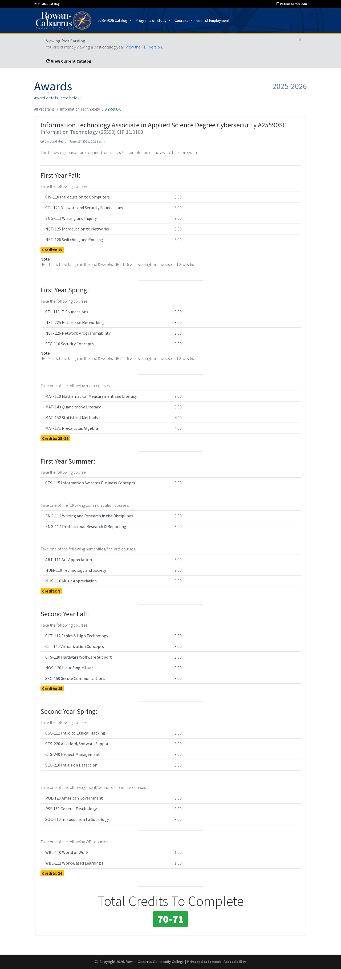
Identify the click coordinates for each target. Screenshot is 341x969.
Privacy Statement (204, 961)
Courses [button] (181, 20)
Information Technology (80, 109)
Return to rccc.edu (293, 4)
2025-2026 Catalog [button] (113, 20)
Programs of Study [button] (151, 20)
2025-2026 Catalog (47, 4)
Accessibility (235, 961)
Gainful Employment (213, 20)
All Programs (44, 109)
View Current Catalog (70, 61)
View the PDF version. (144, 47)
